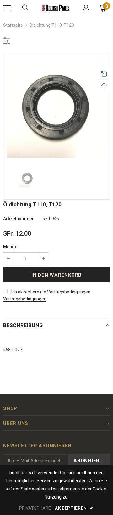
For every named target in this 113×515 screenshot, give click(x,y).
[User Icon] (86, 8)
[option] (56, 108)
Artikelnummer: (19, 218)
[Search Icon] (25, 8)
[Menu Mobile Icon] (7, 8)
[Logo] (56, 8)
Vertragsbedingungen (24, 298)
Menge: (11, 246)
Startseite (13, 25)
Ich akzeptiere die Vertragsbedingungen (50, 291)
